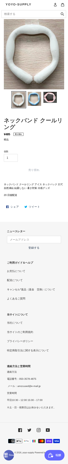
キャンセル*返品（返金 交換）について (31, 289)
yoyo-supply (18, 4)
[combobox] (33, 14)
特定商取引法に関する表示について (28, 350)
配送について (15, 280)
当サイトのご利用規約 (20, 331)
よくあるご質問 (16, 298)
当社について (15, 322)
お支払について (16, 270)
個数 (6, 151)
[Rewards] (8, 455)
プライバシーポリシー (20, 341)
